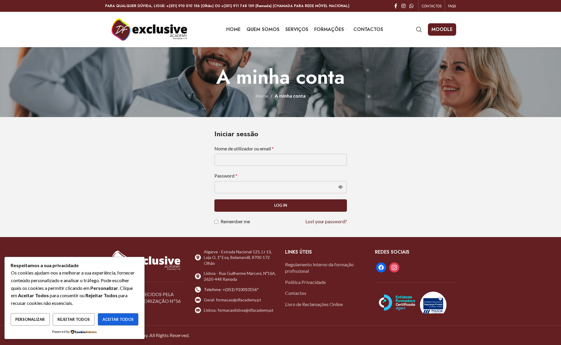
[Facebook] (381, 267)
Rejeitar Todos (73, 319)
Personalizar (30, 319)
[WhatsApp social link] (411, 5)
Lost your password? (326, 221)
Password (225, 175)
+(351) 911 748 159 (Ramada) (246, 6)
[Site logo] (149, 29)
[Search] (419, 29)
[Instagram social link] (403, 5)
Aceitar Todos (118, 319)
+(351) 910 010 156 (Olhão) (190, 6)
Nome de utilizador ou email (244, 148)
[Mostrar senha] (341, 187)
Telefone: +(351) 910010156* (231, 289)
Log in (280, 205)
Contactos (295, 293)
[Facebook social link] (395, 5)
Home (262, 95)
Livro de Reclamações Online (314, 304)
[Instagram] (394, 267)
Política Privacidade (305, 282)
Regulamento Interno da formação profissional (319, 268)
